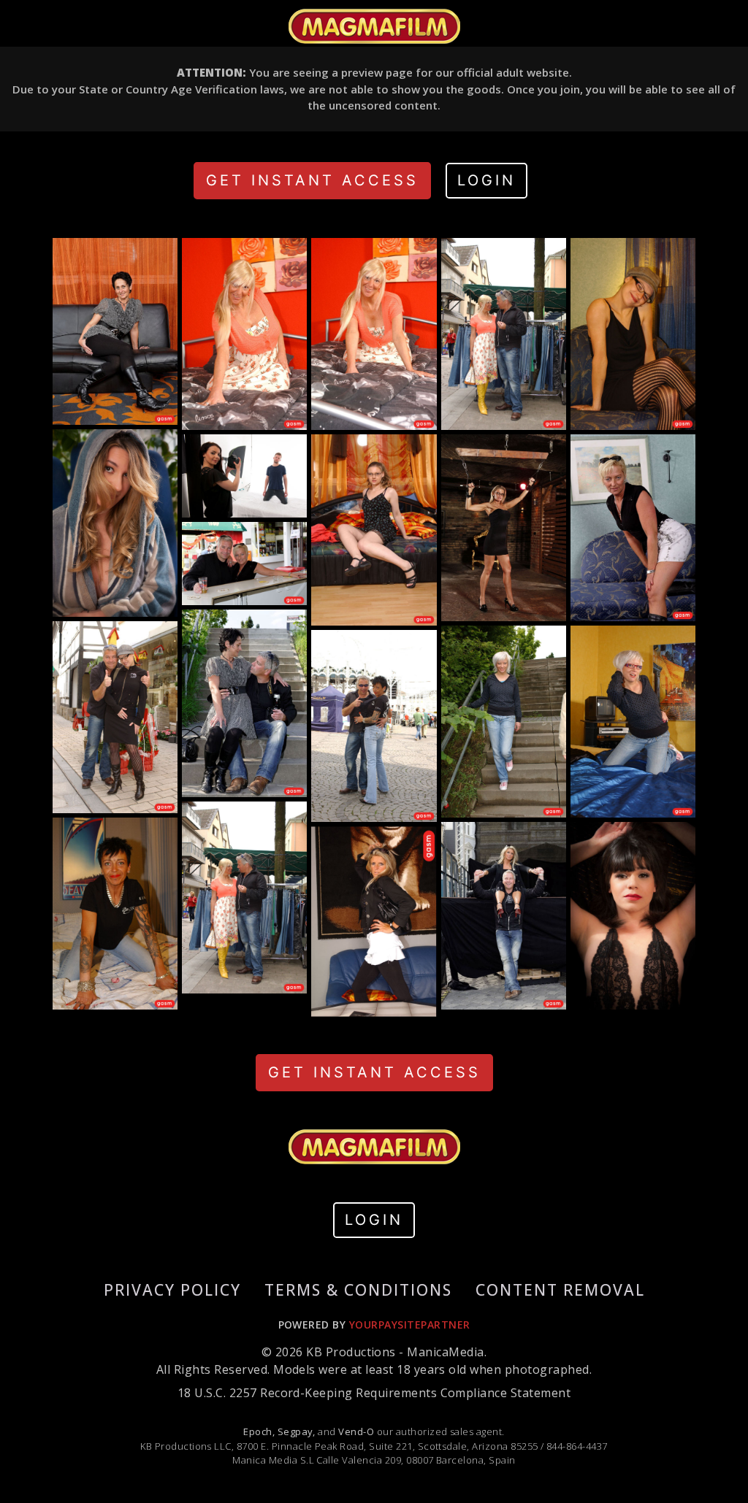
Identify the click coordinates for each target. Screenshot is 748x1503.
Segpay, (297, 1431)
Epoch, (259, 1431)
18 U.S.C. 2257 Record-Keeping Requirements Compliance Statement (374, 1393)
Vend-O (356, 1431)
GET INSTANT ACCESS (312, 180)
